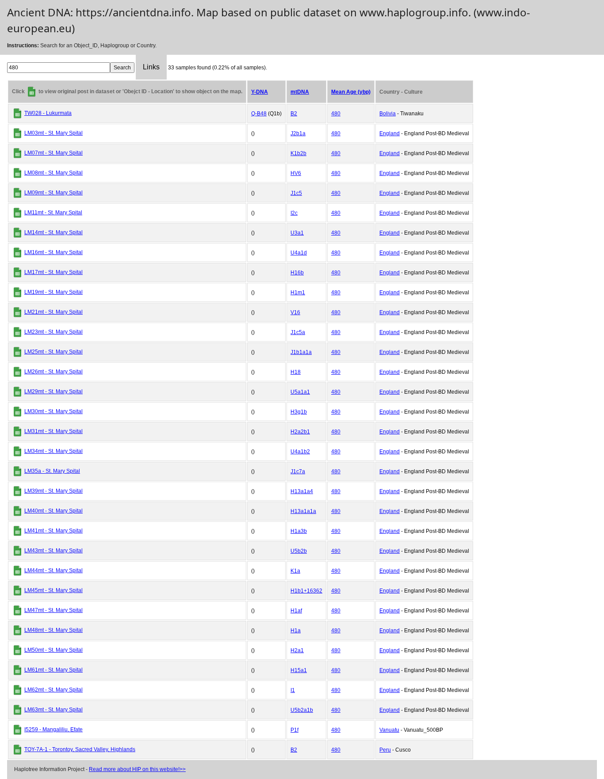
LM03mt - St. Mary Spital (53, 133)
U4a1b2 (300, 451)
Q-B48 (259, 113)
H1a (296, 630)
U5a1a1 (300, 392)
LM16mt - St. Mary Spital (53, 252)
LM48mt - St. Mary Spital (53, 630)
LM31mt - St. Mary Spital (53, 431)
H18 (296, 372)
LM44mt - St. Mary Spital (53, 570)
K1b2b (298, 153)
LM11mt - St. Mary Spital (53, 212)
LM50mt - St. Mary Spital (53, 650)
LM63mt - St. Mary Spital (53, 710)
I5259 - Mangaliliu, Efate (53, 729)
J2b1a (298, 133)
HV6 (296, 173)
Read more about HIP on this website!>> (137, 769)
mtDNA (300, 92)
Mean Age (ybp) (351, 92)
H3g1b (299, 412)
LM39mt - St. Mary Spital (53, 491)
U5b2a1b (302, 710)
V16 (295, 312)
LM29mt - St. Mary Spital (53, 391)
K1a (295, 571)
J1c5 (296, 193)
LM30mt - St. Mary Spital (53, 411)
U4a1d (299, 253)
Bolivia (387, 113)
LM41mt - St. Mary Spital (53, 531)
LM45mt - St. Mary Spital (53, 590)
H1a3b (299, 531)
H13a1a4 (302, 491)
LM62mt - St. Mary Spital (53, 690)
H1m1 (298, 292)
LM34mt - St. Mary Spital (53, 451)
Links (151, 67)
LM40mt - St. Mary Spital (53, 511)
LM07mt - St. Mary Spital (53, 153)
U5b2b (299, 551)
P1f (294, 730)
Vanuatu (389, 730)
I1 (293, 690)
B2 (294, 113)
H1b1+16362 (306, 591)
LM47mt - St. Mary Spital (53, 610)
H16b (297, 273)
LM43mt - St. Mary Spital (53, 550)
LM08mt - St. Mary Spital (53, 173)
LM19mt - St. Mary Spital (53, 292)
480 (335, 113)
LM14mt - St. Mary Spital (53, 232)
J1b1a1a (301, 352)
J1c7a (298, 471)
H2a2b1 (300, 432)
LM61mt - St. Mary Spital (53, 670)
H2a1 (297, 650)
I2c (294, 213)
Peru (385, 750)
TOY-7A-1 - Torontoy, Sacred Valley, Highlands (79, 749)
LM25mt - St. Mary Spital (53, 352)
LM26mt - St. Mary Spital (53, 372)
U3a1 (297, 233)
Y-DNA (259, 92)
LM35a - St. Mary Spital (52, 471)
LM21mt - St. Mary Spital (53, 312)
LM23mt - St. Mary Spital (53, 332)
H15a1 (299, 670)
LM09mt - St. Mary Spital (53, 193)
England (389, 133)
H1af (296, 611)
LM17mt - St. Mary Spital (53, 272)
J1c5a (298, 332)
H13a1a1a (303, 511)
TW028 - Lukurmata (48, 113)
